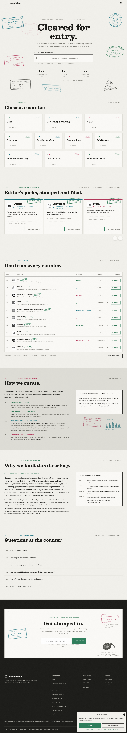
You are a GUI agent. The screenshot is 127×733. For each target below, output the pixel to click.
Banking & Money (58, 694)
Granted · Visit (16, 229)
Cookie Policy (91, 729)
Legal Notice (113, 729)
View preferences (113, 725)
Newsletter (86, 687)
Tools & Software (58, 714)
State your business (43, 52)
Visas (54, 687)
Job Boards (56, 702)
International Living (23, 339)
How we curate (87, 685)
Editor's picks (87, 679)
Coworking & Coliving (59, 683)
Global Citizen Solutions (102, 205)
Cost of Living (57, 710)
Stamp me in (79, 641)
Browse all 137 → (113, 355)
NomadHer (21, 317)
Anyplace (19, 203)
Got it (90, 725)
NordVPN (20, 346)
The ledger (86, 682)
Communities (57, 698)
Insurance (56, 691)
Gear (54, 679)
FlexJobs (20, 324)
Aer (18, 279)
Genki (19, 302)
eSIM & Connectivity (59, 706)
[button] (123, 714)
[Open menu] (120, 3)
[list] (63, 216)
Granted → (115, 280)
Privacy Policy (102, 729)
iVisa (56, 203)
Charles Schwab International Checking (30, 309)
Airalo (19, 332)
